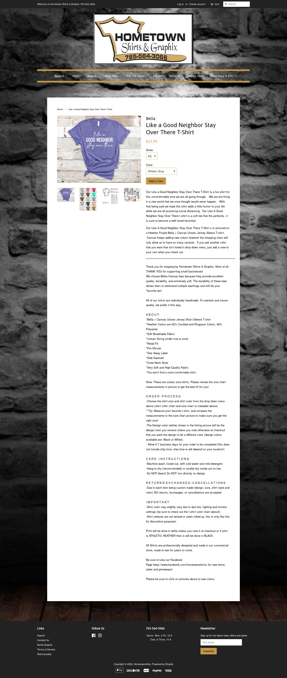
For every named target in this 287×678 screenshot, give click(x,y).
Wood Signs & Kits (221, 76)
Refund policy (44, 654)
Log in (180, 4)
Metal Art (175, 76)
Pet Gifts (158, 76)
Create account (197, 4)
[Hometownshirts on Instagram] (100, 636)
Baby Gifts (112, 76)
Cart (217, 4)
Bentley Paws (195, 76)
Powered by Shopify (162, 664)
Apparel (59, 76)
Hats (75, 76)
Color (149, 165)
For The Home (136, 76)
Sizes (149, 150)
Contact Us (43, 640)
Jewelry (92, 76)
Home (60, 109)
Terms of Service (46, 649)
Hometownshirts (142, 664)
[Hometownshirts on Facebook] (94, 636)
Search (41, 635)
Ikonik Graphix (44, 644)
